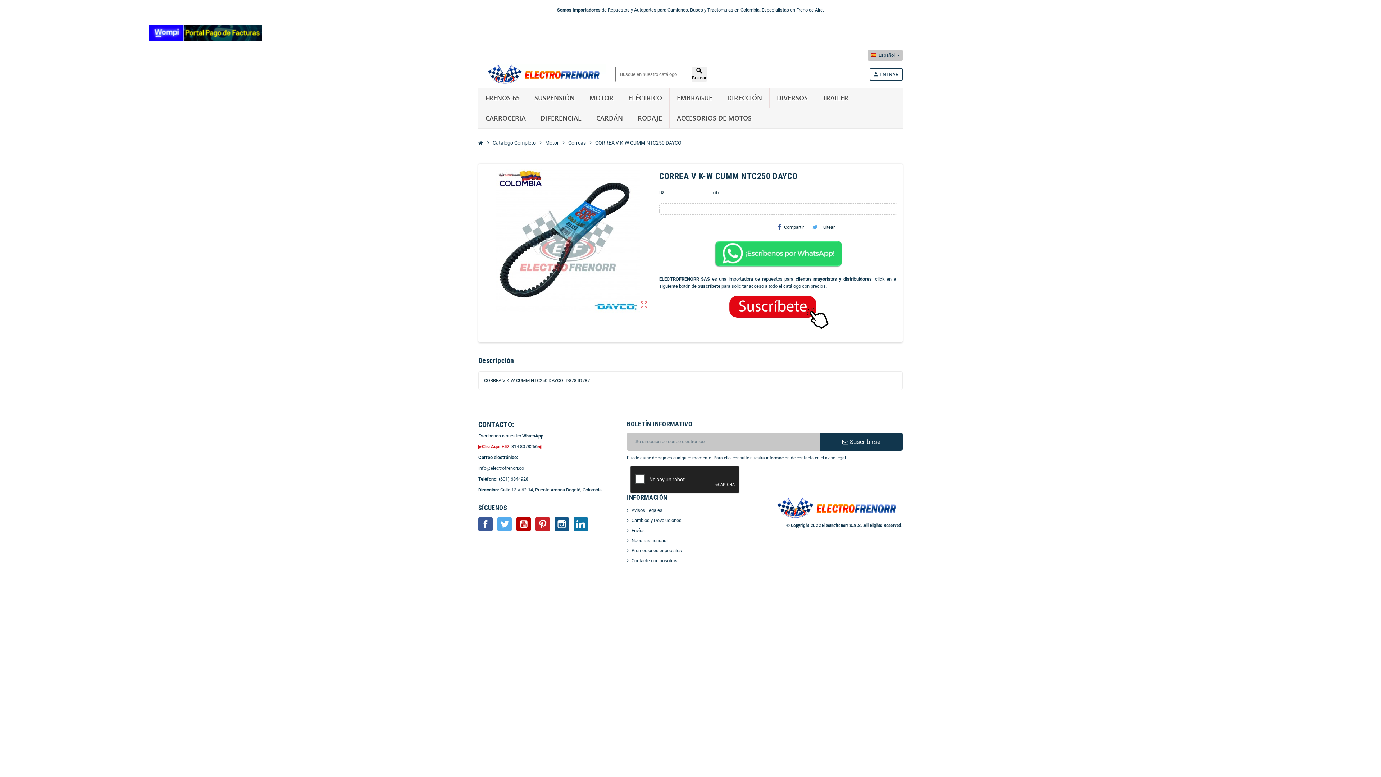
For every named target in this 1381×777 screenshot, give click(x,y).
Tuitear (828, 227)
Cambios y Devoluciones (657, 520)
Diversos (792, 98)
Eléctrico (645, 98)
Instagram (562, 524)
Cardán (609, 118)
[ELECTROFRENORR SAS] (542, 74)
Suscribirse (864, 441)
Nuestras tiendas (649, 540)
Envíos (638, 530)
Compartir (794, 227)
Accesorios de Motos (714, 118)
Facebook (485, 524)
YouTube (523, 524)
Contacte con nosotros (655, 560)
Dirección (744, 98)
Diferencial (561, 118)
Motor (601, 98)
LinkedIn (581, 524)
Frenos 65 (503, 98)
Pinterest (542, 524)
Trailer (835, 98)
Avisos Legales (647, 510)
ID (661, 192)
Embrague (694, 98)
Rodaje (650, 118)
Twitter (504, 524)
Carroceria (506, 118)
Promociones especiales (657, 550)
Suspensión (554, 98)
